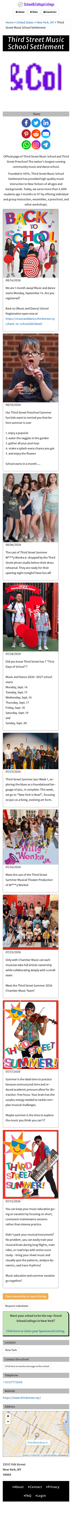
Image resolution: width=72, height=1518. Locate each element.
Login (41, 1495)
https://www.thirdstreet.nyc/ (22, 1398)
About (19, 1487)
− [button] (8, 1421)
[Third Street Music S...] (37, 1435)
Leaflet (26, 1455)
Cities (34, 12)
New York (11, 1350)
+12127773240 (12, 1382)
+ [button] (8, 1416)
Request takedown (16, 1306)
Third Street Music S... (38, 1442)
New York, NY (45, 22)
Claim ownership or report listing (25, 1296)
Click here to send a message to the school (27, 1366)
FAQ (28, 1495)
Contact (36, 1487)
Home (21, 12)
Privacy (53, 1487)
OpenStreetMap (50, 1455)
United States (25, 22)
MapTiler (36, 1455)
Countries (50, 12)
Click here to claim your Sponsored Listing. (35, 1331)
